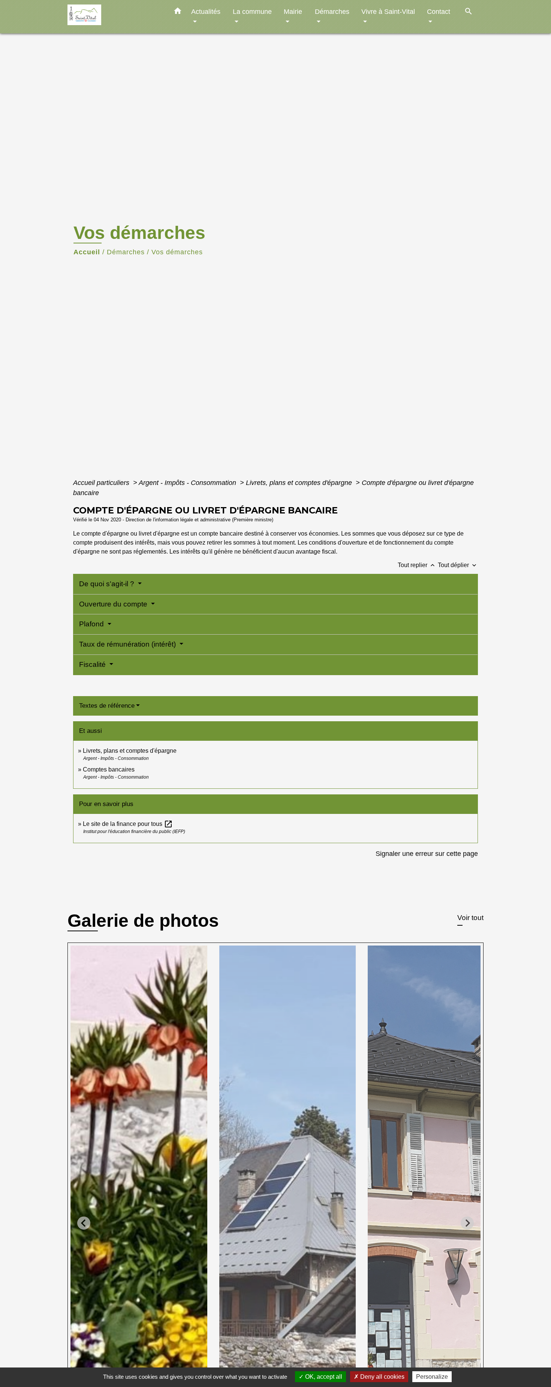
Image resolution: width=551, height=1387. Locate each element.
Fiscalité (93, 664)
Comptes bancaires (109, 769)
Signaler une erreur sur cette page (427, 853)
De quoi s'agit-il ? (107, 584)
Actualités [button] (205, 11)
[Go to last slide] (83, 1222)
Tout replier (417, 565)
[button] (177, 12)
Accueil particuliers (102, 482)
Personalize (432, 1376)
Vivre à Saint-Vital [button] (388, 11)
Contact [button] (438, 11)
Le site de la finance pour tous (128, 824)
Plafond (92, 624)
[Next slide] (467, 1222)
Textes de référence (107, 705)
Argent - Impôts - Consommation (188, 482)
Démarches (126, 252)
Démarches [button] (332, 11)
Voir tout (470, 918)
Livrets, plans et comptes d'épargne (300, 482)
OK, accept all (323, 1376)
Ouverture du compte (114, 604)
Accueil (86, 252)
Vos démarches (177, 252)
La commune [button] (252, 11)
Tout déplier (458, 565)
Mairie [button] (293, 11)
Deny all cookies (381, 1376)
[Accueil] (114, 17)
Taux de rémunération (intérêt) (128, 644)
